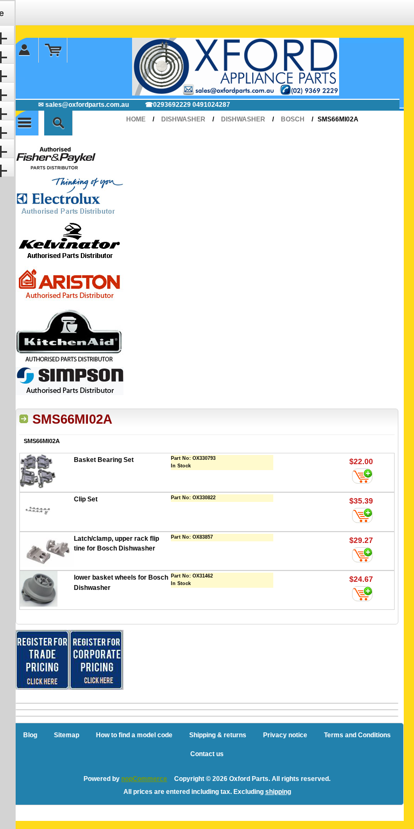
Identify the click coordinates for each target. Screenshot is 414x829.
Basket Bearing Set (104, 460)
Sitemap (66, 735)
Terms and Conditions (357, 735)
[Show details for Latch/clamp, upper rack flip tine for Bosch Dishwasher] (47, 551)
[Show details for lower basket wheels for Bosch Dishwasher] (47, 590)
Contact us (207, 754)
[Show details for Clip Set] (47, 512)
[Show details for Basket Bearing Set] (47, 472)
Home (136, 119)
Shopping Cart (53, 50)
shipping (278, 792)
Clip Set (86, 499)
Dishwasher (183, 119)
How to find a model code (134, 735)
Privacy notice (285, 735)
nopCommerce (144, 779)
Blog (30, 735)
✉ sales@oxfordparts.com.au (83, 104)
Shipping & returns (217, 735)
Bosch (293, 119)
